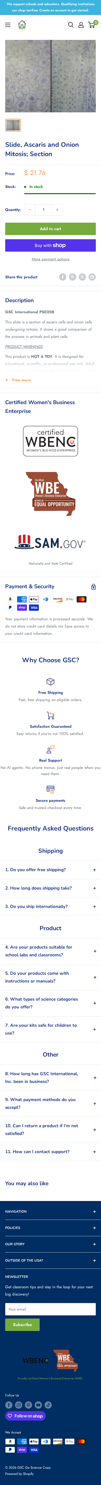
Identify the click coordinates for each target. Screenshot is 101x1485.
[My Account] (81, 25)
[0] (91, 25)
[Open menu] (7, 25)
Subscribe (22, 1325)
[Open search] (71, 25)
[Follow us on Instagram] (18, 1405)
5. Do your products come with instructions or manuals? (37, 977)
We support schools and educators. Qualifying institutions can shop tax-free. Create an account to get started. (51, 7)
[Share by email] (92, 277)
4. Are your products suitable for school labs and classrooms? (38, 951)
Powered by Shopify (19, 1473)
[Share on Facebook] (62, 277)
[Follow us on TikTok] (48, 1405)
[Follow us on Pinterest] (28, 1405)
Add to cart (50, 229)
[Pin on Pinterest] (72, 277)
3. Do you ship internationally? (36, 906)
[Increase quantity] (57, 209)
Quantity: (13, 210)
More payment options (50, 259)
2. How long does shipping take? (38, 888)
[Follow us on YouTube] (38, 1405)
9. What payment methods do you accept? (40, 1103)
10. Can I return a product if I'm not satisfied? (41, 1130)
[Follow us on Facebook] (8, 1405)
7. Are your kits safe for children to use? (41, 1029)
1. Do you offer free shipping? (35, 870)
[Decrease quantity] (29, 209)
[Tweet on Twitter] (82, 277)
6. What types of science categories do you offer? (41, 1003)
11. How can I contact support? (37, 1152)
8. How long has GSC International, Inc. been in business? (41, 1077)
